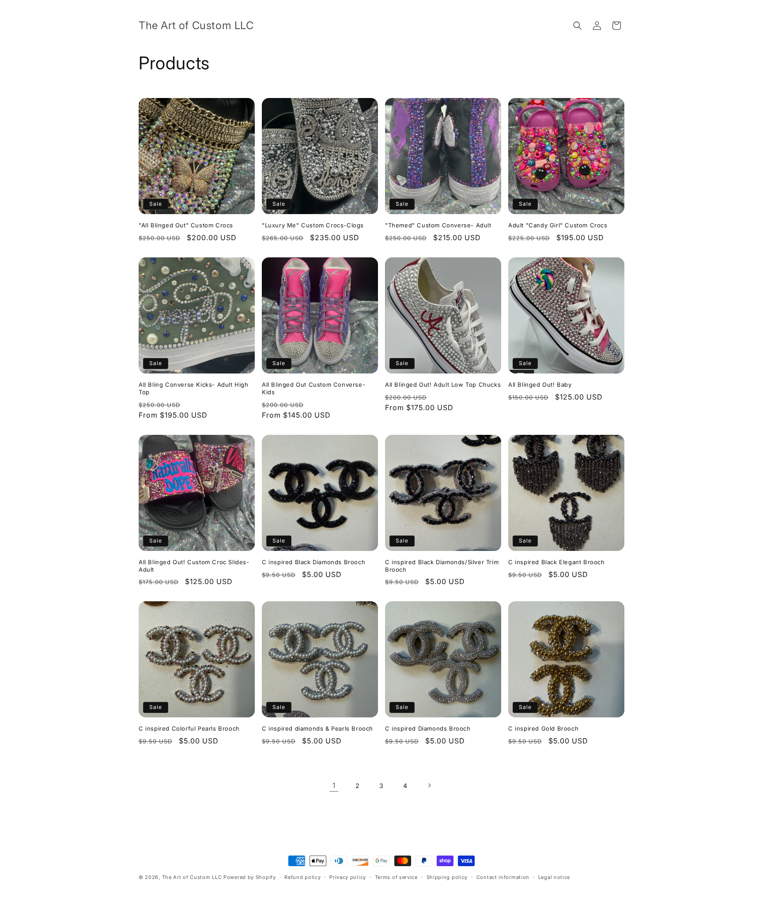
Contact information (502, 877)
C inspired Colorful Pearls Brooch (189, 728)
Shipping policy (447, 877)
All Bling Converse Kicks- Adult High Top (194, 388)
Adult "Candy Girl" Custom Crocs (558, 225)
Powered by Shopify (249, 877)
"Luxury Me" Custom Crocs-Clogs (313, 225)
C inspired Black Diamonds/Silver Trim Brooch (442, 565)
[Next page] (429, 785)
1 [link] (334, 785)
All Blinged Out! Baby (540, 384)
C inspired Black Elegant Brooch (556, 562)
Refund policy (302, 877)
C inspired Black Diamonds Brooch (313, 562)
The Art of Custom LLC (192, 877)
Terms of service (396, 877)
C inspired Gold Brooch (543, 728)
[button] (577, 25)
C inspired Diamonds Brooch (428, 728)
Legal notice (554, 877)
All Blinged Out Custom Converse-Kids (313, 388)
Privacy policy (347, 877)
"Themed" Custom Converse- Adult (438, 225)
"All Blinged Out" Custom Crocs (186, 225)
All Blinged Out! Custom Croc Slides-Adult (194, 565)
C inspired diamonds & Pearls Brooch (317, 728)
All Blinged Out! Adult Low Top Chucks (443, 384)
